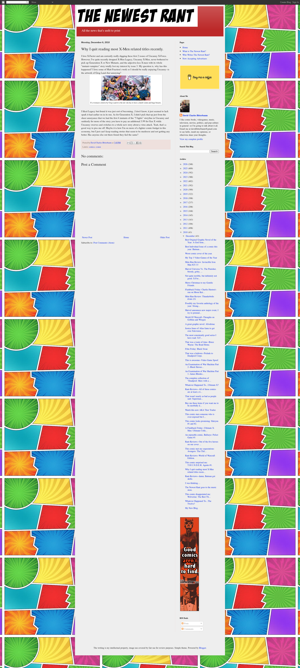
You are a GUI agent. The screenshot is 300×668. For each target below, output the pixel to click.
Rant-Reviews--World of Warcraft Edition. (200, 457)
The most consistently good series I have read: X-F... (200, 336)
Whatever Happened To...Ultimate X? (202, 384)
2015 (185, 210)
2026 (185, 164)
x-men (98, 147)
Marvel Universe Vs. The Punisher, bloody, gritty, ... (200, 270)
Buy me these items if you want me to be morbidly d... (202, 404)
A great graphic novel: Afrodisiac (200, 324)
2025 (185, 168)
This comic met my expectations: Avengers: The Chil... (199, 450)
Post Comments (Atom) (103, 242)
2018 (185, 198)
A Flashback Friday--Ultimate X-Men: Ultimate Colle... (200, 429)
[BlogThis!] (131, 142)
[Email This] (128, 142)
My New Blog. (191, 508)
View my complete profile (191, 139)
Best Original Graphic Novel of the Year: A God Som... (200, 241)
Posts (186, 623)
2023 (185, 176)
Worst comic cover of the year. (198, 253)
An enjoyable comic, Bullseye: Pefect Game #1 (201, 436)
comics (92, 147)
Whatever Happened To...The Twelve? (198, 502)
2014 (185, 215)
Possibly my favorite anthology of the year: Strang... (202, 304)
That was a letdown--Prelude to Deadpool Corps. (199, 354)
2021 (185, 185)
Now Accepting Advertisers (194, 58)
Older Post (165, 237)
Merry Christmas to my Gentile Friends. (199, 284)
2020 (185, 189)
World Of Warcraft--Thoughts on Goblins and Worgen (199, 318)
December (190, 235)
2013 (185, 219)
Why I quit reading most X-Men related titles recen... (199, 470)
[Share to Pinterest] (140, 142)
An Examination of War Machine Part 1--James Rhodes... (202, 372)
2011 (185, 227)
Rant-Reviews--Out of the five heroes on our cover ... (201, 443)
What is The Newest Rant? (194, 51)
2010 (185, 232)
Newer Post (87, 237)
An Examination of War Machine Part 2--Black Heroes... (202, 365)
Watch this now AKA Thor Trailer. (200, 409)
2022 (185, 181)
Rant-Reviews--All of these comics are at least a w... (200, 390)
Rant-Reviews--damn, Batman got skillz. (200, 477)
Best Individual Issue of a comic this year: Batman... (201, 248)
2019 (185, 193)
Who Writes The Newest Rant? (196, 54)
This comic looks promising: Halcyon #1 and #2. (201, 422)
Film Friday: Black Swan (196, 348)
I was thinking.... (192, 483)
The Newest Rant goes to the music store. (200, 488)
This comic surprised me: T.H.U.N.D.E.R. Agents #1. (198, 464)
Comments (188, 628)
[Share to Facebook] (137, 142)
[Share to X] (134, 142)
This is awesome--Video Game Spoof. (202, 360)
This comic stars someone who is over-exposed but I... (199, 415)
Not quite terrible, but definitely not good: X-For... (201, 277)
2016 (185, 206)
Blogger (202, 647)
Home (126, 237)
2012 (185, 223)
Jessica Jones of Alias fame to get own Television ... (200, 329)
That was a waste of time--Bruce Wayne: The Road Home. (199, 343)
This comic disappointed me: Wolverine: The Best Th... (198, 495)
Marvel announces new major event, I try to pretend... (201, 311)
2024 (185, 172)
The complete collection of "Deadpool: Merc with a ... (198, 379)
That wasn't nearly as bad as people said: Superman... (200, 397)
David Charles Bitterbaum (195, 115)
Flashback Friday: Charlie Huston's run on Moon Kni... (200, 291)
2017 (185, 202)
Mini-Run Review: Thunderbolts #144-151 (199, 297)
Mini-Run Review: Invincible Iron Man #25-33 (200, 263)
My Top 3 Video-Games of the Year (201, 257)
